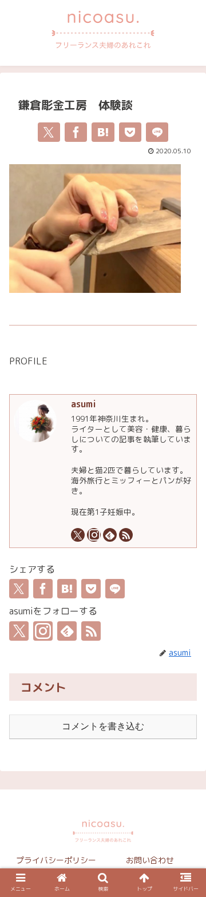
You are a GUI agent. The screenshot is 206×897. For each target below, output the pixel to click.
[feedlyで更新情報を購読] (110, 535)
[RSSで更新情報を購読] (126, 535)
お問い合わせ (150, 860)
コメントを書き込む (103, 726)
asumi (83, 404)
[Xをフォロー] (78, 535)
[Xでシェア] (49, 132)
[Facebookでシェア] (76, 132)
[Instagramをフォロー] (94, 535)
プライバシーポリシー (56, 860)
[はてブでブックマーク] (103, 132)
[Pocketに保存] (130, 132)
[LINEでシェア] (157, 132)
